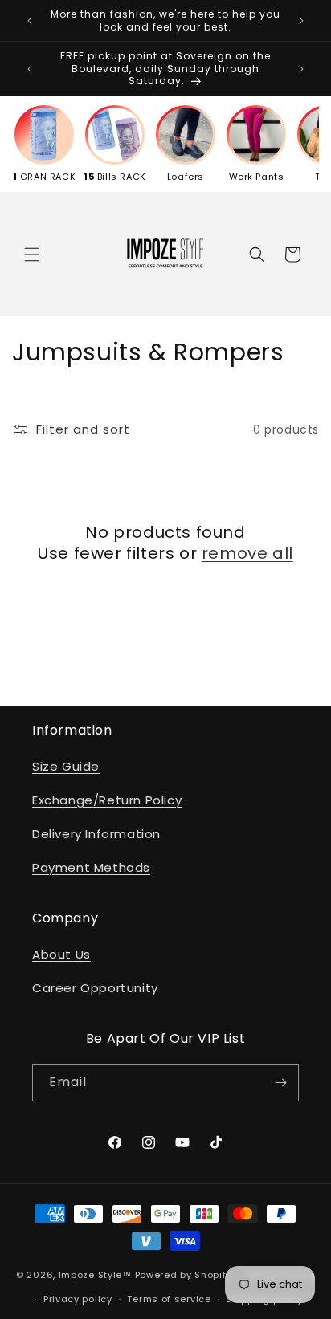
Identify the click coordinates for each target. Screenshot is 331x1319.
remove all (247, 553)
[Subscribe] (280, 1082)
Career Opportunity (95, 987)
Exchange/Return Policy (107, 800)
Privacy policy (77, 1299)
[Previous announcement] (29, 21)
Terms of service (168, 1299)
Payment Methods (91, 867)
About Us (61, 954)
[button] (32, 254)
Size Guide (66, 766)
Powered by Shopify (183, 1274)
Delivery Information (96, 833)
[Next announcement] (301, 21)
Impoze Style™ (95, 1274)
